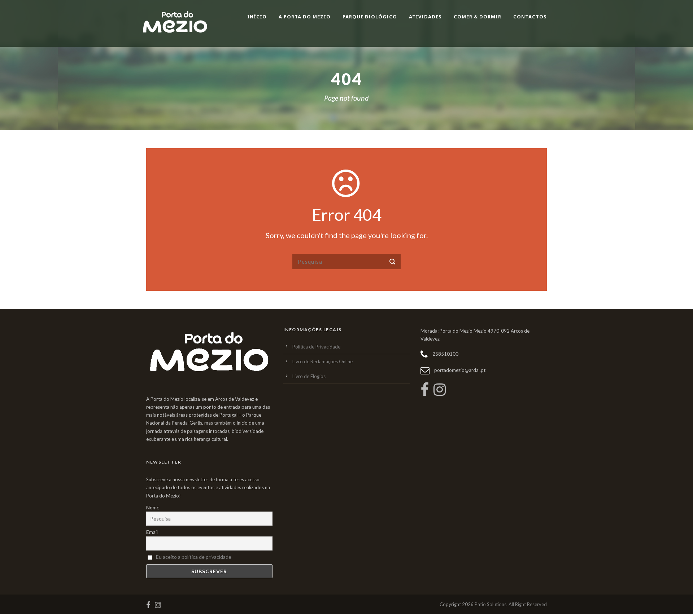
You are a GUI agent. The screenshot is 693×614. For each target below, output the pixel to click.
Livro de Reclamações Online (322, 361)
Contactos (530, 16)
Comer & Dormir (477, 16)
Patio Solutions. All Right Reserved (511, 604)
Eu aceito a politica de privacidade (193, 557)
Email (152, 532)
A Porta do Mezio (305, 16)
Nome (153, 507)
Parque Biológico (370, 16)
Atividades (425, 16)
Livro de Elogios (309, 376)
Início (257, 16)
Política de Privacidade (316, 347)
